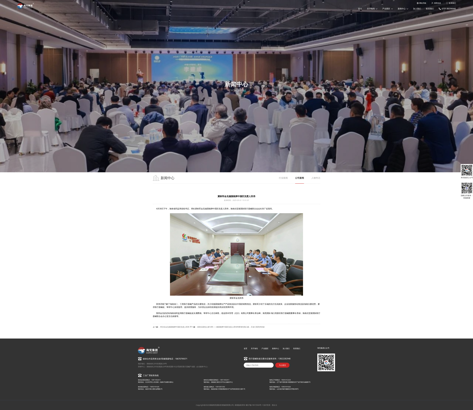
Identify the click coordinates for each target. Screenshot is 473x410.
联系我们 (452, 3)
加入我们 (417, 8)
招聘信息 (437, 3)
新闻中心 (402, 8)
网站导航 (422, 3)
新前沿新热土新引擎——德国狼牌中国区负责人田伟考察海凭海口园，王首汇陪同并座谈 (231, 327)
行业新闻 (283, 177)
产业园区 (386, 8)
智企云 (274, 405)
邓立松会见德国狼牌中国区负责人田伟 (174, 327)
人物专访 (315, 177)
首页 (360, 8)
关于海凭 (371, 8)
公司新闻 (299, 177)
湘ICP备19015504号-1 (254, 405)
